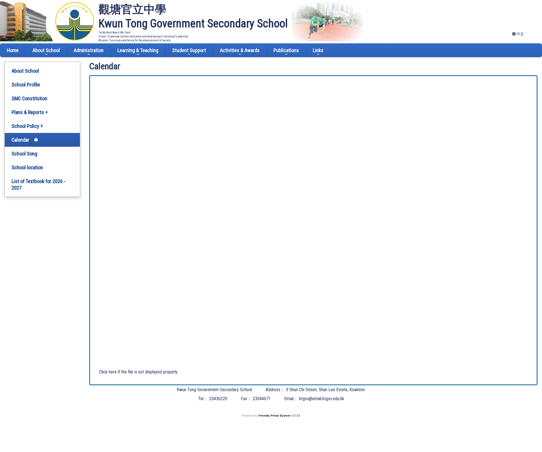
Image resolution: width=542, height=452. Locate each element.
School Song (24, 154)
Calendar (20, 140)
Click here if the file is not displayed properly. (138, 372)
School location (27, 167)
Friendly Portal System (275, 415)
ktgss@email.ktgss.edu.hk (321, 398)
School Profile (26, 85)
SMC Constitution (29, 98)
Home (13, 50)
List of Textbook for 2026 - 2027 (38, 184)
